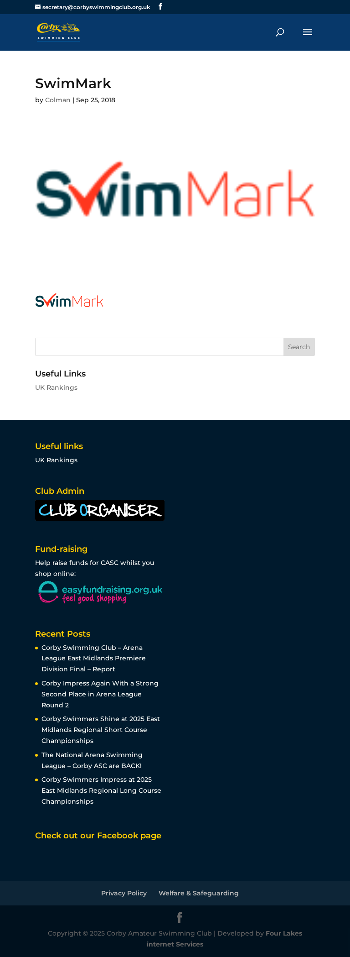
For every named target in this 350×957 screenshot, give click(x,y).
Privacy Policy (124, 893)
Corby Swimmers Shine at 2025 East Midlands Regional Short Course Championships (100, 730)
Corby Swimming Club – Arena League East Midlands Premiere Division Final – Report (93, 658)
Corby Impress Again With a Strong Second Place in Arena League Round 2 (100, 694)
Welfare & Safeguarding (199, 893)
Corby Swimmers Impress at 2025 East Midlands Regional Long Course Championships (101, 790)
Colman (58, 100)
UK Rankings (56, 387)
